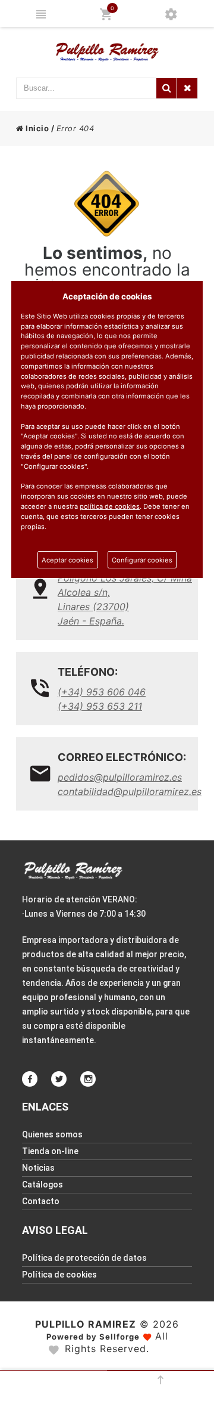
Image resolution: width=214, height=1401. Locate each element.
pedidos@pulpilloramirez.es (120, 777)
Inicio (36, 128)
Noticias (38, 1168)
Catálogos (42, 1184)
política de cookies (110, 506)
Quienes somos (52, 1134)
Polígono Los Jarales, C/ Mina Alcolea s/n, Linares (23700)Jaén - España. (125, 599)
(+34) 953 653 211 (100, 706)
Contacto (40, 1201)
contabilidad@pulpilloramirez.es (125, 791)
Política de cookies (59, 1274)
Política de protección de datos (84, 1258)
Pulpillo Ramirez (85, 1324)
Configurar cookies (142, 560)
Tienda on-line (50, 1151)
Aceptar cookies (67, 560)
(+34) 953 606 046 (102, 692)
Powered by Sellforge (93, 1336)
